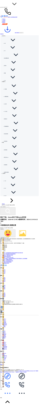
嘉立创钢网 (4, 322)
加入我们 (3, 288)
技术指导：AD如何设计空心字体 (7, 257)
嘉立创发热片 (4, 323)
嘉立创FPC (4, 320)
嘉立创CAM (4, 344)
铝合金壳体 (4, 336)
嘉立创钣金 (4, 334)
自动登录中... (21, 32)
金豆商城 (3, 281)
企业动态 (3, 285)
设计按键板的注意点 (5, 263)
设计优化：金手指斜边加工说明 (7, 260)
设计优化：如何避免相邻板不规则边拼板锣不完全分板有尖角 (12, 252)
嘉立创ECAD (4, 349)
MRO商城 (4, 335)
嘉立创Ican (4, 343)
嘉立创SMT (4, 321)
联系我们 (3, 287)
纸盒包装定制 (4, 324)
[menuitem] (21, 40)
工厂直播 (3, 278)
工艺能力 (3, 277)
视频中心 (3, 286)
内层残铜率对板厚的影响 (6, 256)
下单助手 (3, 296)
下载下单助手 (17, 32)
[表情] (7, 233)
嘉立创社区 (4, 353)
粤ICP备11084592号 (21, 370)
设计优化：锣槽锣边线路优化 (7, 259)
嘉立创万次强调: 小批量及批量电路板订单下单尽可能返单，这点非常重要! (14, 258)
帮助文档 (3, 294)
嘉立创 (3, 203)
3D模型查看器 (4, 346)
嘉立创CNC (4, 333)
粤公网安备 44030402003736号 (30, 370)
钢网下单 (3, 272)
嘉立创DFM (4, 345)
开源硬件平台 (4, 355)
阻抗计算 (3, 295)
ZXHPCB (3, 326)
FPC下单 (3, 273)
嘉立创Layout (4, 356)
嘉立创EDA (4, 342)
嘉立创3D (4, 332)
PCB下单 (3, 269)
